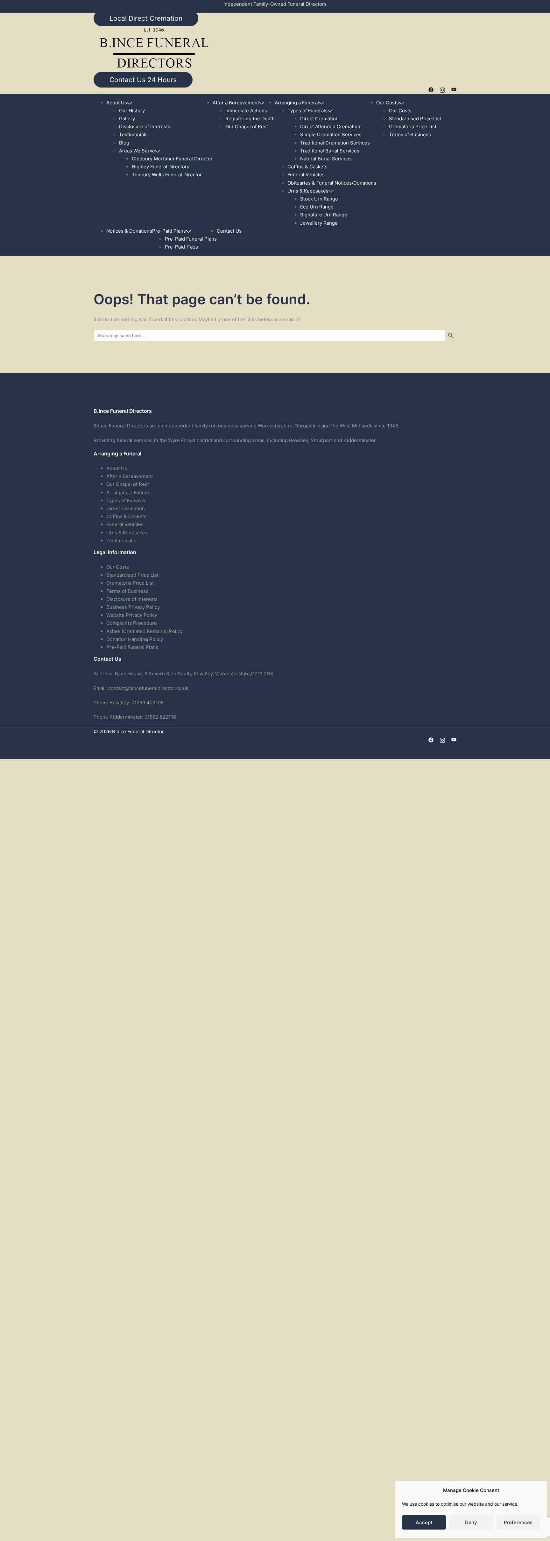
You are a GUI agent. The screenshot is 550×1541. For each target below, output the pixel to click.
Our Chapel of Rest (246, 126)
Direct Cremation (319, 119)
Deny (471, 1522)
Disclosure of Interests (144, 126)
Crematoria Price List (412, 126)
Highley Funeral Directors (160, 167)
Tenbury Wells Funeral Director (167, 175)
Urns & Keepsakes (307, 191)
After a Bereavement (236, 103)
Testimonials (133, 134)
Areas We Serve (137, 151)
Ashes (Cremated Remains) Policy (144, 631)
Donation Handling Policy (134, 639)
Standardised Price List (415, 119)
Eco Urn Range (317, 207)
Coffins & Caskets (307, 167)
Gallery (127, 119)
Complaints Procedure (132, 623)
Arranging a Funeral (297, 103)
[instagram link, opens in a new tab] (442, 90)
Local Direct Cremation (145, 18)
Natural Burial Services (326, 159)
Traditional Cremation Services (335, 143)
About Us (116, 103)
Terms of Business (410, 134)
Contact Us (229, 231)
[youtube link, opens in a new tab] (453, 90)
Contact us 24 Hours (143, 80)
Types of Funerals (307, 111)
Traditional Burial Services (329, 151)
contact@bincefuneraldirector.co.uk (148, 688)
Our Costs (387, 103)
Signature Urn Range (323, 215)
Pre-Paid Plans (169, 231)
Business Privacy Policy (133, 607)
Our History (132, 111)
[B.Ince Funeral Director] (154, 49)
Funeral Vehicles (306, 175)
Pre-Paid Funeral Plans (191, 239)
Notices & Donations (129, 231)
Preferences (518, 1522)
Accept (424, 1522)
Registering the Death (250, 119)
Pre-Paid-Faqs (181, 247)
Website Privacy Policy (131, 615)
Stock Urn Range (319, 199)
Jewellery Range (319, 223)
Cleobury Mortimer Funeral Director (172, 159)
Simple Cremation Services (331, 134)
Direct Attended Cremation (330, 126)
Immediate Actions (246, 111)
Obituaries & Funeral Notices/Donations (331, 183)
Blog (124, 143)
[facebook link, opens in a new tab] (431, 90)
